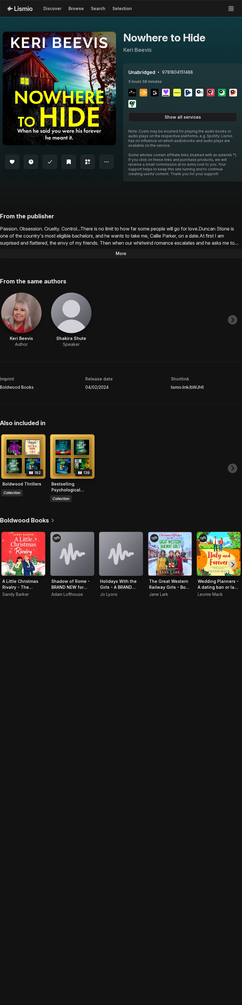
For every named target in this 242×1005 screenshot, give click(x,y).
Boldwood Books (17, 387)
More (121, 253)
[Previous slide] (9, 320)
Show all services (183, 117)
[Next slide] (232, 320)
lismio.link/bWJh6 (187, 387)
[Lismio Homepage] (19, 8)
